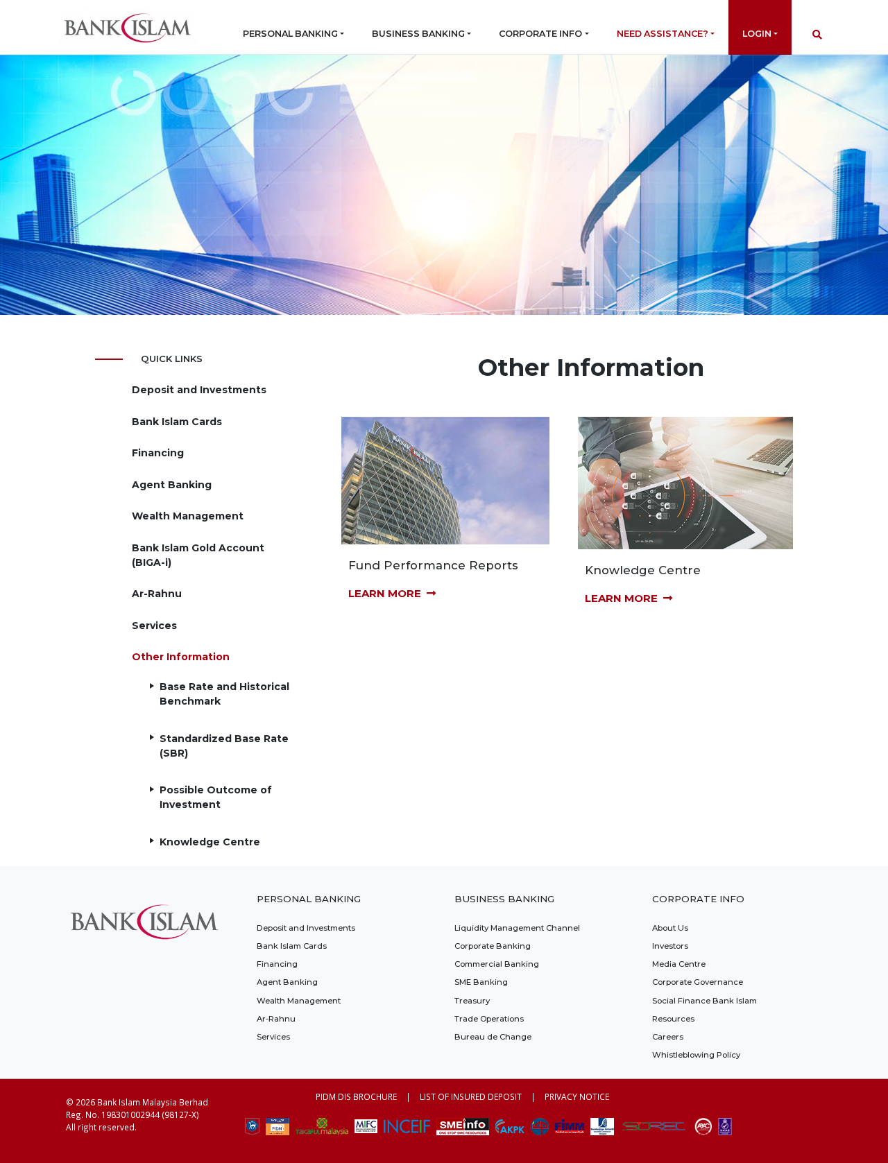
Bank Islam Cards (177, 421)
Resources (673, 1019)
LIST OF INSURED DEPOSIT (471, 1096)
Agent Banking (172, 485)
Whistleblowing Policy (696, 1055)
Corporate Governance (697, 982)
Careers (667, 1037)
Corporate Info (540, 33)
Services (154, 625)
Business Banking (418, 33)
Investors (670, 946)
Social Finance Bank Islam (704, 1001)
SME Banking (481, 982)
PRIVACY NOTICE (577, 1096)
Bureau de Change (492, 1037)
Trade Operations (489, 1019)
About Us (670, 928)
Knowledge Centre (210, 842)
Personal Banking (290, 33)
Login (756, 33)
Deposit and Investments (199, 390)
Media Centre (679, 964)
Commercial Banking (496, 964)
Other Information (181, 657)
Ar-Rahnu (157, 593)
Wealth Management (188, 516)
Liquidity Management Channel (517, 928)
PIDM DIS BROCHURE (356, 1096)
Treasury (472, 1001)
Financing (158, 453)
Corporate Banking (492, 946)
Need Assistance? (662, 33)
